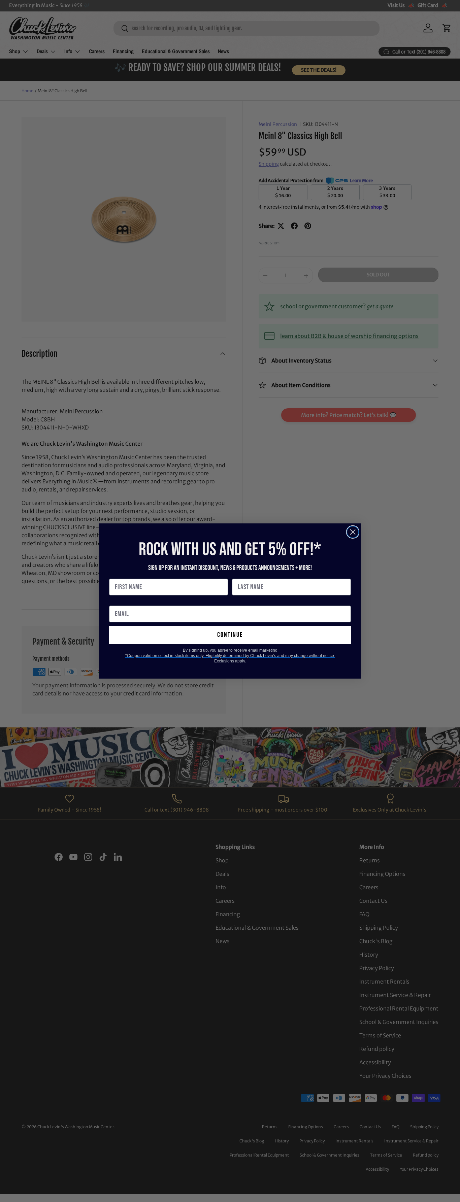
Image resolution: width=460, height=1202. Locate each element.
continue (230, 635)
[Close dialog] (353, 532)
